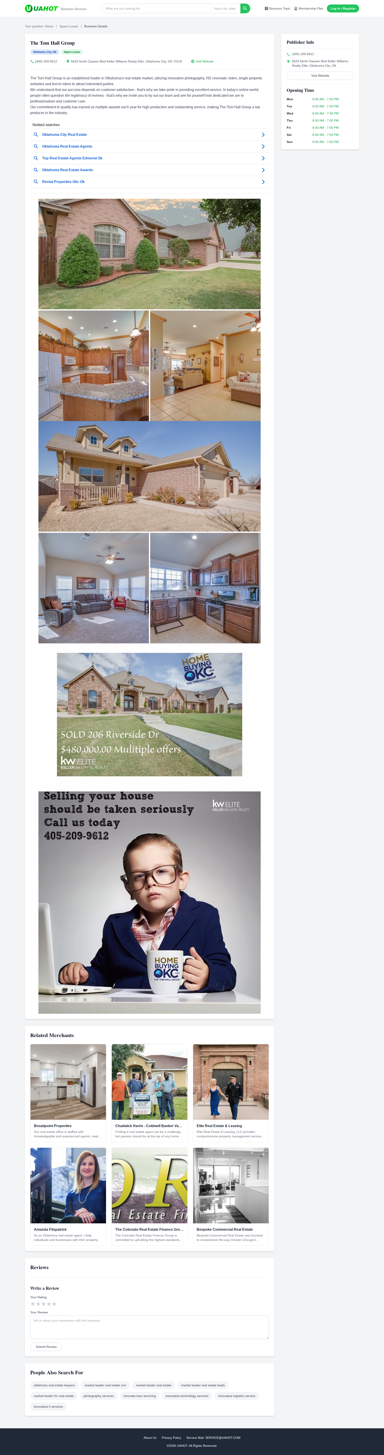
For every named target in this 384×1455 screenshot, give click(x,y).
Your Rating (38, 1297)
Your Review (39, 1312)
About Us (150, 1437)
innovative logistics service (236, 1396)
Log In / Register (343, 8)
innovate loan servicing (140, 1396)
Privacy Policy (171, 1437)
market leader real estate (153, 1385)
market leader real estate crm (105, 1385)
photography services (99, 1396)
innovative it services (48, 1406)
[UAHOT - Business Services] (41, 8)
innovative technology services (187, 1396)
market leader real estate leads (203, 1385)
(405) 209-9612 (46, 61)
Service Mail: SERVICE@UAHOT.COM (213, 1437)
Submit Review (46, 1347)
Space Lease (69, 26)
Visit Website (205, 61)
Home (49, 26)
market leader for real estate (54, 1396)
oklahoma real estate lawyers (54, 1385)
